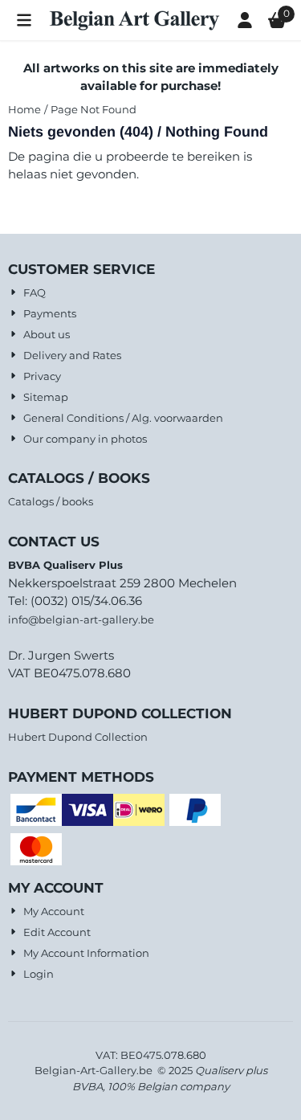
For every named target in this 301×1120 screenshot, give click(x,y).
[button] (24, 20)
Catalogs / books (50, 501)
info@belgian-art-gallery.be (81, 619)
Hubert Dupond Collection (78, 736)
